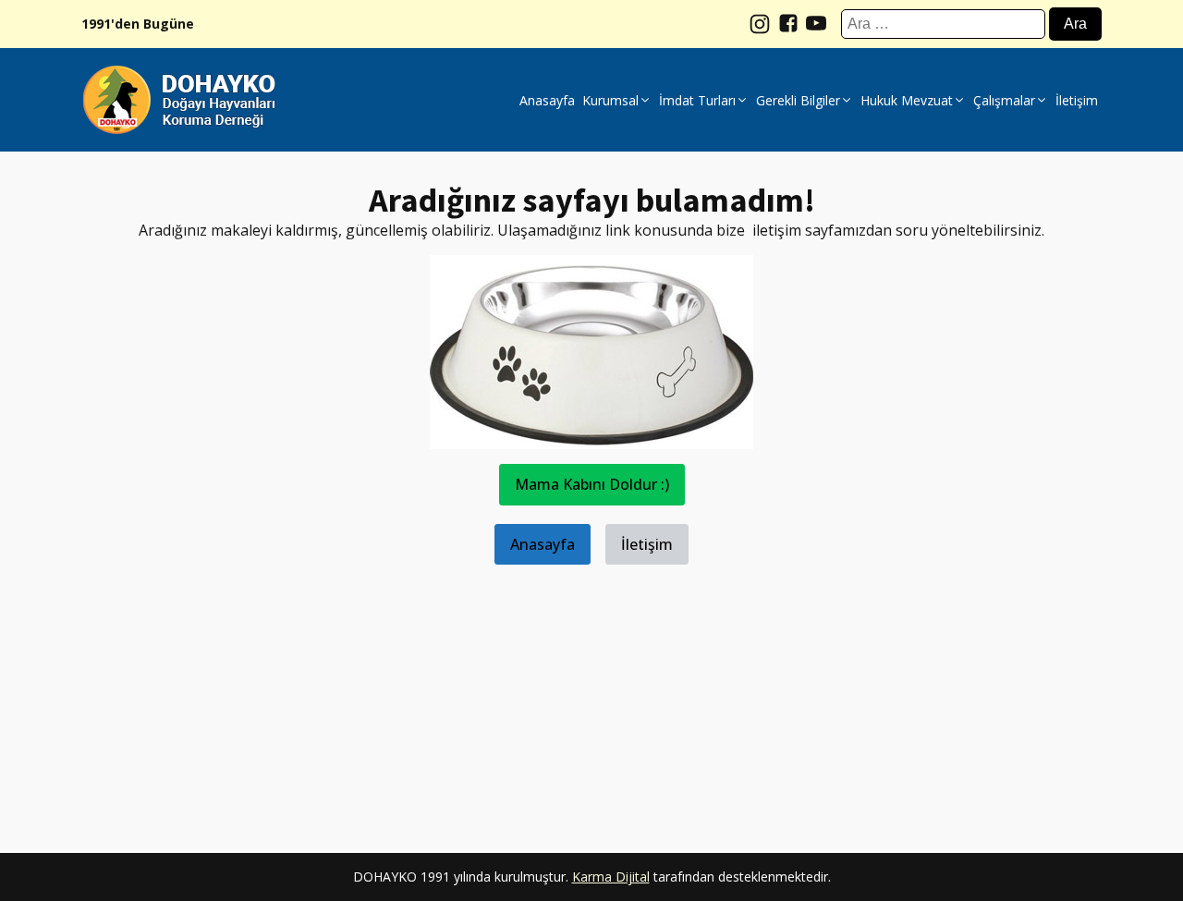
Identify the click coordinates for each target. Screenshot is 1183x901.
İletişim (1076, 100)
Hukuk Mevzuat (906, 100)
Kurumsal (610, 100)
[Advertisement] (591, 694)
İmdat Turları (697, 100)
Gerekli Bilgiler (798, 100)
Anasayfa (547, 100)
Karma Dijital (611, 876)
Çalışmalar (1004, 100)
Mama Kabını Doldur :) (592, 484)
